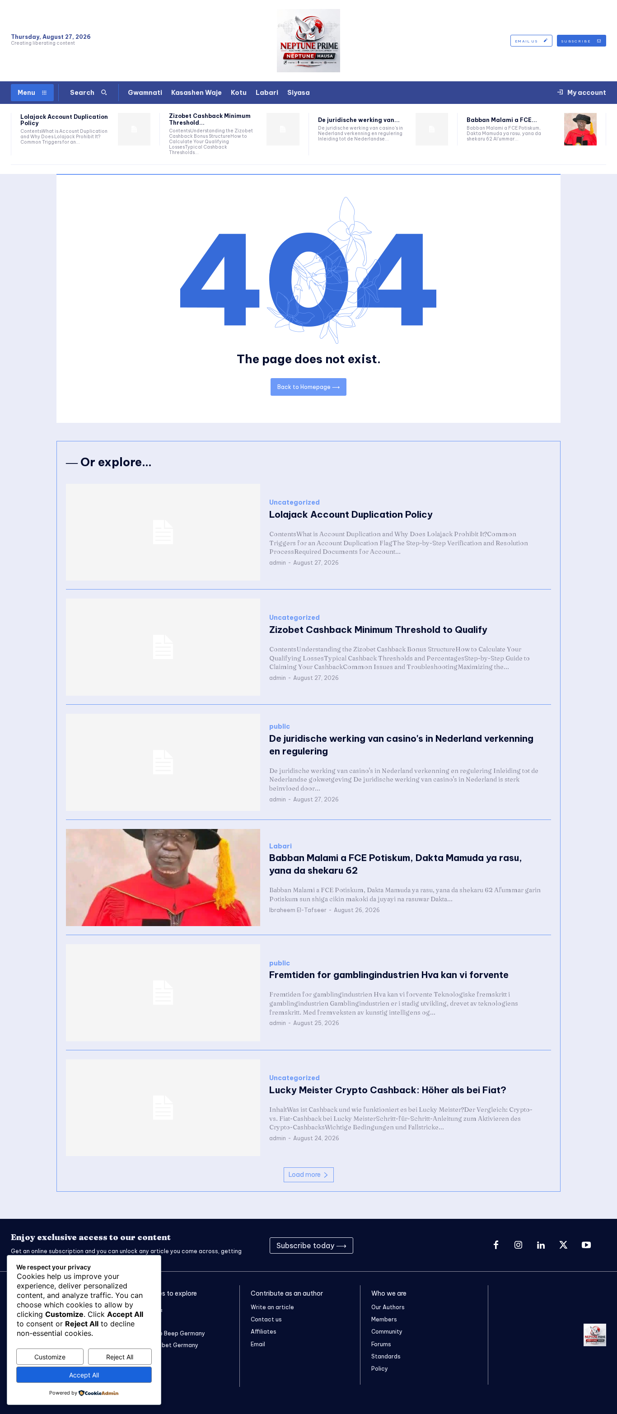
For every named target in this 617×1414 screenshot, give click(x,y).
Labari (280, 846)
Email (258, 1344)
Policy (379, 1368)
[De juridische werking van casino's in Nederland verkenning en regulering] (432, 129)
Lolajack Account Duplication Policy (64, 119)
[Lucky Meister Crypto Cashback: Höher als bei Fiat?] (163, 1107)
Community (386, 1331)
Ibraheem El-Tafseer (298, 910)
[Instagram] (518, 1245)
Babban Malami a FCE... (502, 120)
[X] (564, 1245)
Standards (386, 1356)
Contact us (266, 1319)
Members (384, 1319)
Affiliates (263, 1331)
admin (277, 562)
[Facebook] (496, 1245)
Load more (305, 1175)
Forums (381, 1344)
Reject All (119, 1357)
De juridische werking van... (359, 120)
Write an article (272, 1307)
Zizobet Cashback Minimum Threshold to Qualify (378, 629)
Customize (49, 1357)
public (279, 726)
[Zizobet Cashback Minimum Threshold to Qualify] (282, 129)
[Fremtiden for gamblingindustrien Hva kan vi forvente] (163, 992)
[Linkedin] (541, 1245)
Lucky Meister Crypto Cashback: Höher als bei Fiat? (387, 1090)
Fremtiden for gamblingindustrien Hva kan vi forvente (389, 974)
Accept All (84, 1375)
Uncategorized (294, 502)
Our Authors (388, 1307)
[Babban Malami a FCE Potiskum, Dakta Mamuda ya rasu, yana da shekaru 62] (580, 129)
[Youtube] (586, 1245)
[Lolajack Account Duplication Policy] (134, 129)
